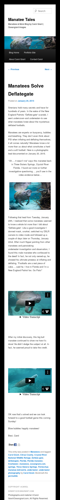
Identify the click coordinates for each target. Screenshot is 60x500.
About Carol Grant (17, 59)
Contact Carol (36, 59)
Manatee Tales (21, 19)
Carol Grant (13, 454)
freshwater (13, 463)
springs (11, 466)
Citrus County (26, 454)
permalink (13, 475)
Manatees (35, 451)
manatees (24, 463)
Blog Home (14, 52)
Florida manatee (35, 460)
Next (48, 69)
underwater (32, 469)
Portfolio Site (30, 52)
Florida (23, 460)
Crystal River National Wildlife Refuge (27, 456)
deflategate (13, 460)
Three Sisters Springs (26, 466)
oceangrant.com (38, 463)
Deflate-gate (37, 457)
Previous (13, 69)
